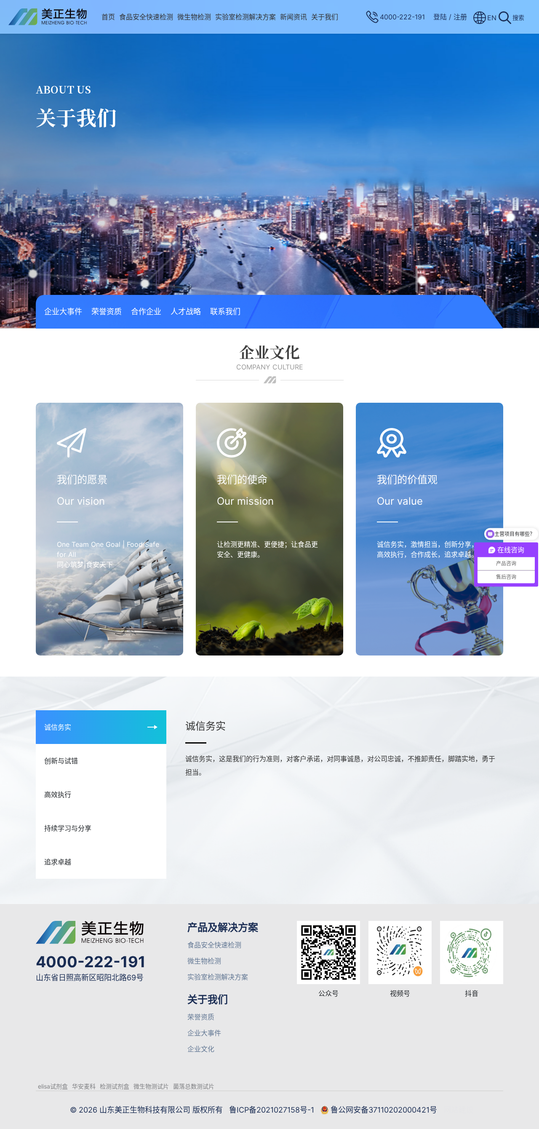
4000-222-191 (91, 961)
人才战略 (186, 311)
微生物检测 (194, 17)
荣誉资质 (106, 311)
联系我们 (225, 311)
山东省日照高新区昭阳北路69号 (90, 977)
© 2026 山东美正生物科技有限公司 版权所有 (146, 1109)
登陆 (440, 17)
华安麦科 (84, 1086)
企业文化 (200, 1049)
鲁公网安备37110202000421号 (384, 1109)
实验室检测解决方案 (245, 17)
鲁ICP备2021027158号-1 (271, 1109)
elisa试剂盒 (53, 1086)
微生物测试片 (151, 1086)
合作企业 (146, 311)
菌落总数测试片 (193, 1086)
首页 (108, 17)
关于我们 (324, 17)
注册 (460, 17)
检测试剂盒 (114, 1086)
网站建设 (458, 1109)
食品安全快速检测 (146, 17)
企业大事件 (63, 311)
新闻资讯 (293, 17)
